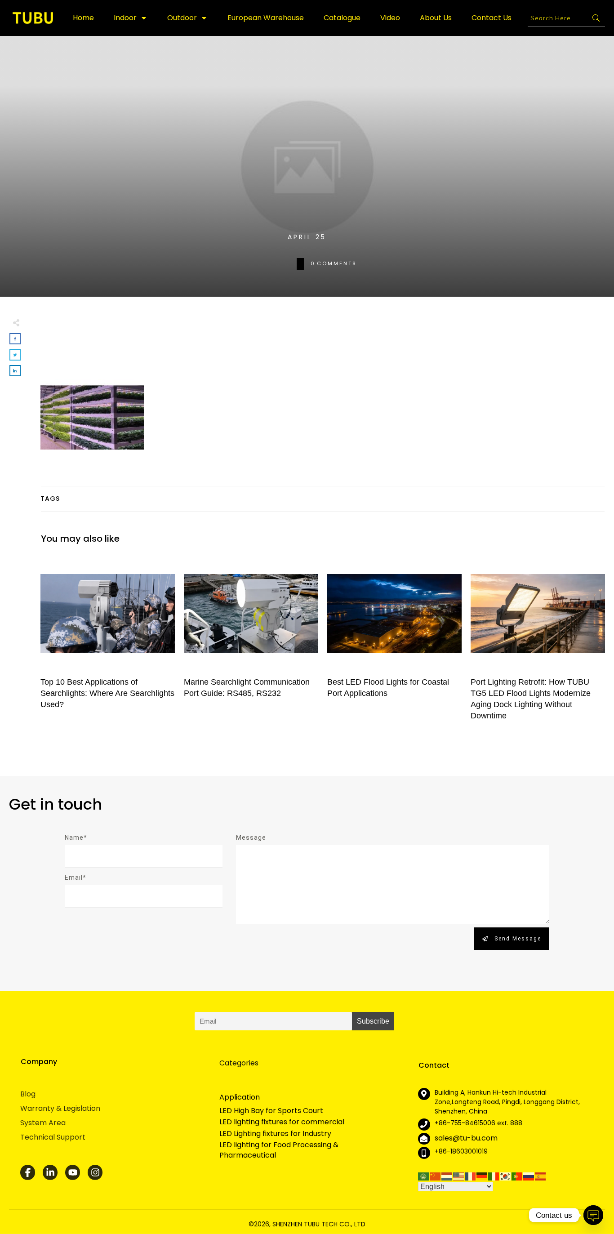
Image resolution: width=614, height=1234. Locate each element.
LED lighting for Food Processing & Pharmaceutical (278, 1150)
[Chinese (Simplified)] (435, 1176)
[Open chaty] (593, 1215)
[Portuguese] (517, 1176)
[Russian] (529, 1176)
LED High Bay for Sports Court (271, 1111)
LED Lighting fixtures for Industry (275, 1134)
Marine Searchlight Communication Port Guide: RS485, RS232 (251, 642)
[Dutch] (447, 1176)
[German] (482, 1176)
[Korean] (506, 1176)
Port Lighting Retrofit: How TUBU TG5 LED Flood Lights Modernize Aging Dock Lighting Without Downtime (538, 642)
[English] (459, 1176)
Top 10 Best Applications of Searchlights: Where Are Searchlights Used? (107, 642)
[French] (470, 1176)
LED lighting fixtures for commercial (281, 1122)
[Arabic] (424, 1176)
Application (239, 1097)
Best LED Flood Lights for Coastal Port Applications (394, 642)
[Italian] (494, 1176)
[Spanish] (541, 1176)
